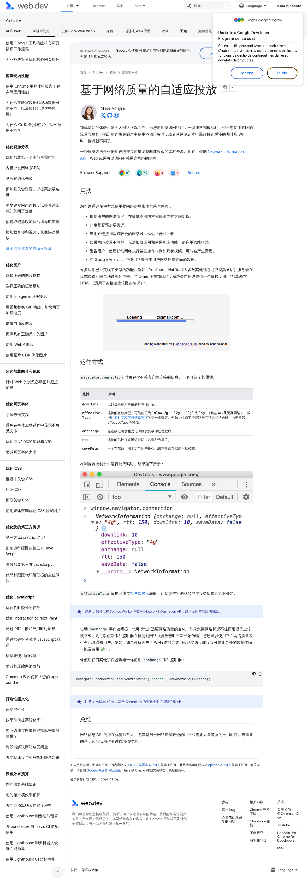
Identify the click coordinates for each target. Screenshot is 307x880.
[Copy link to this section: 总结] (96, 720)
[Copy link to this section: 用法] (96, 191)
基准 (120, 6)
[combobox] (208, 5)
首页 (83, 72)
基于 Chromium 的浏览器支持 (140, 701)
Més (138, 6)
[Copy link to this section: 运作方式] (107, 362)
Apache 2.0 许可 (220, 765)
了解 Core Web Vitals (78, 31)
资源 (69, 6)
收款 (165, 31)
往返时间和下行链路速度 (129, 418)
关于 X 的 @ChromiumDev (288, 814)
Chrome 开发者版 (260, 812)
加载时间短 (41, 31)
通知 (183, 31)
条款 (73, 870)
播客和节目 (258, 840)
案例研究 (256, 833)
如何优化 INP (208, 31)
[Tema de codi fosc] (254, 674)
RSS (280, 848)
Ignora (247, 73)
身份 (109, 31)
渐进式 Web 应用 (137, 31)
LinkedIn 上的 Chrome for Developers (287, 837)
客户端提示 (139, 593)
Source (194, 172)
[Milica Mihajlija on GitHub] (109, 117)
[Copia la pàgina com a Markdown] (225, 87)
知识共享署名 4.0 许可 (145, 765)
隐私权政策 (90, 870)
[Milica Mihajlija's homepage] (116, 117)
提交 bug (228, 810)
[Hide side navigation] (58, 871)
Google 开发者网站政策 (103, 770)
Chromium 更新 (260, 823)
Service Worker (121, 611)
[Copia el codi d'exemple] (260, 674)
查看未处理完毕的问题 (232, 819)
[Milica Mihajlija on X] (103, 117)
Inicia (282, 73)
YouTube (283, 825)
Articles (14, 21)
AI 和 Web (13, 31)
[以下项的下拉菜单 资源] (79, 6)
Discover (98, 6)
